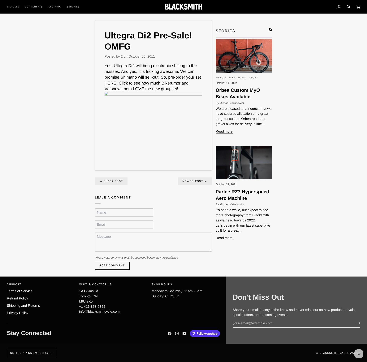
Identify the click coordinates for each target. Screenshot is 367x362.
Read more (224, 131)
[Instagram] (177, 333)
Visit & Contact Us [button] (95, 284)
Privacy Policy (17, 313)
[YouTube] (184, 333)
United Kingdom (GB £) (29, 353)
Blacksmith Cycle (334, 353)
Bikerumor (171, 83)
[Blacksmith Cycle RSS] (270, 29)
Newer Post (194, 181)
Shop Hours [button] (162, 284)
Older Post (111, 181)
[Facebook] (169, 333)
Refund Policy (17, 298)
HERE (110, 83)
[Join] (357, 323)
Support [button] (14, 284)
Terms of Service (19, 291)
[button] (14, 6)
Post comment (112, 265)
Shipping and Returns (23, 305)
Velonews (114, 88)
